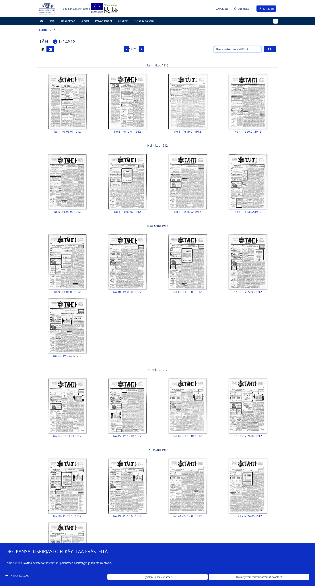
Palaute (223, 8)
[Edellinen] (126, 49)
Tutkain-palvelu (144, 21)
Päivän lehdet (103, 21)
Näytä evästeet (20, 575)
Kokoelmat (68, 21)
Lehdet (85, 21)
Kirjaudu (268, 8)
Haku (52, 21)
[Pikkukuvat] (50, 49)
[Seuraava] (141, 49)
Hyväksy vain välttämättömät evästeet (259, 577)
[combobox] (134, 49)
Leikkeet (123, 21)
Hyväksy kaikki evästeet (157, 577)
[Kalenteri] (42, 49)
